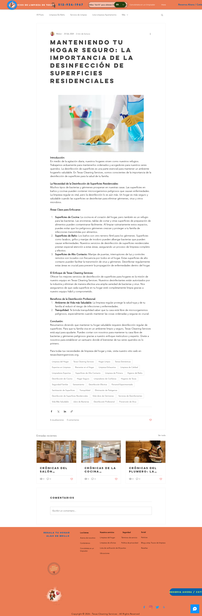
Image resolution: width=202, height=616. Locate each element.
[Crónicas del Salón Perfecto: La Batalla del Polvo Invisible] (56, 452)
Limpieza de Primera (114, 373)
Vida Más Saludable (60, 401)
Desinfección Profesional (104, 401)
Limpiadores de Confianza (105, 378)
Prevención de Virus (127, 401)
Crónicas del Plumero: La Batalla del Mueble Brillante (143, 469)
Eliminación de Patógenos (106, 390)
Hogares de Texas (128, 378)
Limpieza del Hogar (60, 361)
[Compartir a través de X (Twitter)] (58, 411)
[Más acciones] (150, 33)
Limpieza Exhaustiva (107, 367)
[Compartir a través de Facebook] (51, 411)
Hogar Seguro (83, 378)
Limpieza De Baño (57, 14)
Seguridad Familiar (60, 384)
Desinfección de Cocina (62, 378)
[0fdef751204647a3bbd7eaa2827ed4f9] (144, 607)
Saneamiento (78, 384)
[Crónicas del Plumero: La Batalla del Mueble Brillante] (145, 452)
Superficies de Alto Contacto (87, 373)
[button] (143, 4)
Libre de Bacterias (81, 401)
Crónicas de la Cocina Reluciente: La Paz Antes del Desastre (100, 469)
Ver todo (162, 435)
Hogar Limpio (104, 361)
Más (123, 14)
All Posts (40, 14)
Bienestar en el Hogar (84, 367)
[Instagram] (150, 607)
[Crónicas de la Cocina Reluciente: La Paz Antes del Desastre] (101, 452)
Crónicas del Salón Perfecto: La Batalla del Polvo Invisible (56, 469)
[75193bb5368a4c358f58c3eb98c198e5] (164, 607)
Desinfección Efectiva (98, 384)
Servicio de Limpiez (78, 14)
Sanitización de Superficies (63, 390)
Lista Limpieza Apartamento (104, 14)
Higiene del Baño (134, 373)
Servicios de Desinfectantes (130, 396)
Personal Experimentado (122, 384)
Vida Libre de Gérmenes (103, 396)
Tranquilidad (85, 390)
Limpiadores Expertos (61, 373)
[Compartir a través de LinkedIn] (65, 411)
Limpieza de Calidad (129, 367)
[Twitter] (157, 607)
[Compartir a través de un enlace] (71, 411)
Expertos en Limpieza (61, 367)
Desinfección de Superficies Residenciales (70, 396)
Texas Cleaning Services (83, 361)
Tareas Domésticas (123, 361)
